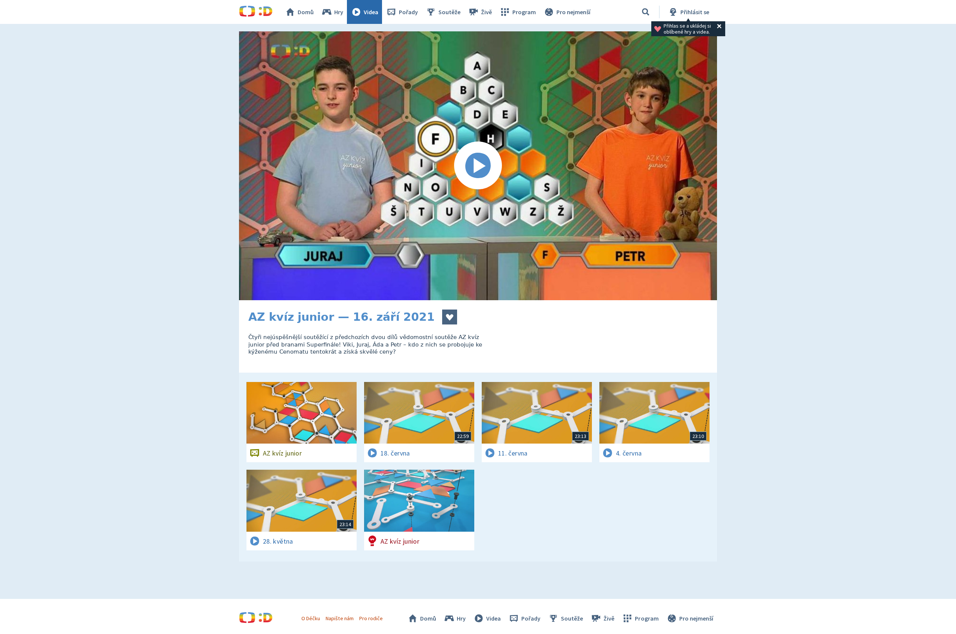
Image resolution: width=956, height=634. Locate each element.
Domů (306, 12)
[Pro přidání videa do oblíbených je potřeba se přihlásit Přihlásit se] (449, 317)
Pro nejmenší (573, 12)
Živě (486, 12)
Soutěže (449, 12)
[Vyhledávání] (645, 12)
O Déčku (310, 618)
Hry (338, 12)
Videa (371, 12)
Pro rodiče (371, 618)
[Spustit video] (478, 165)
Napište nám (339, 618)
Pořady (408, 12)
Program (524, 12)
